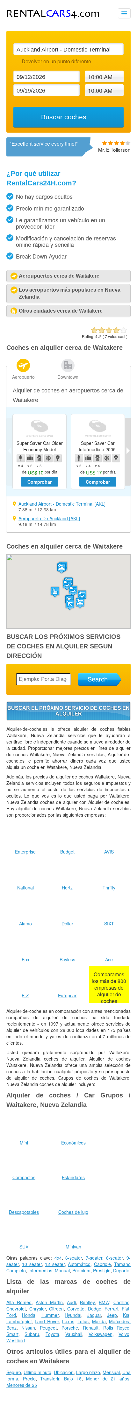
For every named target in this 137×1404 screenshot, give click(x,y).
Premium (81, 1270)
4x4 (58, 1258)
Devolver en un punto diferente (56, 61)
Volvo (124, 1334)
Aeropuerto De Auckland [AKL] (49, 518)
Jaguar (94, 1315)
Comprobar (39, 482)
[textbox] (68, 49)
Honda (28, 1315)
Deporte (121, 1270)
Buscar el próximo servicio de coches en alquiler (68, 710)
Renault (90, 1327)
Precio (29, 1378)
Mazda (99, 1321)
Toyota (52, 1334)
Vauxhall (73, 1334)
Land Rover (47, 1321)
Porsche (69, 1327)
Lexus (68, 1321)
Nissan (28, 1327)
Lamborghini (19, 1321)
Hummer (50, 1315)
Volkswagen (100, 1334)
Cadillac (121, 1302)
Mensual (111, 1372)
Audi (71, 1302)
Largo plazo (88, 1372)
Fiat (125, 1308)
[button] (69, 604)
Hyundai (73, 1315)
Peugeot (48, 1327)
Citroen (56, 1308)
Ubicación (64, 1372)
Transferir (49, 1378)
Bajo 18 (73, 1378)
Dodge (94, 1308)
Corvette (75, 1308)
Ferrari (111, 1308)
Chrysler (37, 1308)
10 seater (31, 1264)
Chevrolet (16, 1308)
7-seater (94, 1258)
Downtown (67, 377)
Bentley (87, 1302)
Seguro (13, 1372)
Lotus (83, 1321)
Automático (79, 1264)
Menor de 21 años (107, 1378)
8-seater (114, 1258)
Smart (12, 1334)
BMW (104, 1302)
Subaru (32, 1334)
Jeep (112, 1315)
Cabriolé (102, 1264)
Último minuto (37, 1372)
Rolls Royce (116, 1327)
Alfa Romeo (19, 1302)
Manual (62, 1270)
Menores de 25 (21, 1385)
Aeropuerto (23, 377)
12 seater (54, 1264)
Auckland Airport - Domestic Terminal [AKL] (61, 504)
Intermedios (40, 1270)
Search (98, 679)
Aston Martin (49, 1302)
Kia (126, 1315)
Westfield (15, 1340)
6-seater (73, 1258)
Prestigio (102, 1270)
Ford (11, 1315)
